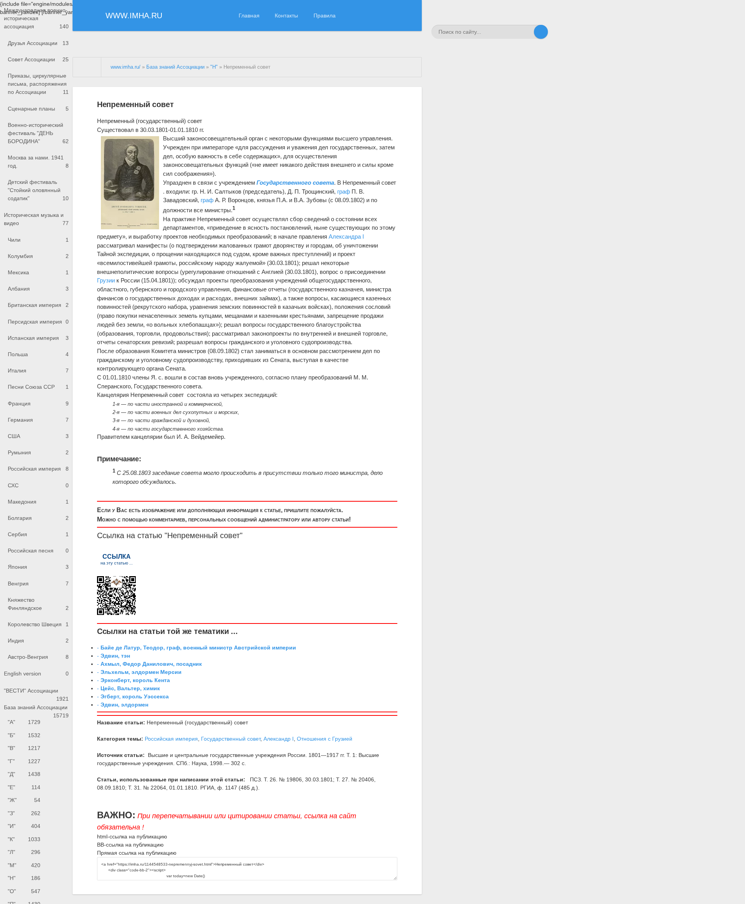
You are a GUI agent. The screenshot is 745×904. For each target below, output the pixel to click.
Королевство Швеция (38, 624)
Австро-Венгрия (38, 657)
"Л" (24, 852)
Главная (249, 15)
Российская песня (38, 550)
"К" (24, 839)
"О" (24, 891)
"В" (24, 748)
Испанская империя (38, 338)
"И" (24, 826)
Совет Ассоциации (38, 59)
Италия (38, 370)
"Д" (24, 774)
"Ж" (24, 800)
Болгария (38, 518)
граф (343, 191)
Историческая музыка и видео (36, 219)
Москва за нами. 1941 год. (38, 161)
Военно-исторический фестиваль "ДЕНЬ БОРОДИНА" (38, 133)
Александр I (278, 739)
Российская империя (38, 469)
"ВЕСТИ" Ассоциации (36, 693)
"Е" (24, 787)
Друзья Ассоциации (38, 43)
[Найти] (541, 32)
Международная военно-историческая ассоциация (36, 18)
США (38, 436)
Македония (38, 502)
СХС (38, 485)
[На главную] (87, 67)
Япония (38, 567)
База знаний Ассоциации (36, 710)
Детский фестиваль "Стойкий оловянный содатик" (38, 190)
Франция (38, 403)
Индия (38, 640)
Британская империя (38, 305)
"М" (24, 865)
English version (36, 673)
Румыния (38, 452)
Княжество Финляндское (38, 604)
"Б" (24, 735)
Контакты (286, 15)
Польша (38, 354)
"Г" (24, 761)
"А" (24, 722)
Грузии (106, 280)
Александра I (346, 236)
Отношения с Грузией (324, 739)
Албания (38, 289)
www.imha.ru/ (125, 67)
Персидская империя (38, 322)
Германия (38, 420)
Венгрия (38, 583)
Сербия (38, 534)
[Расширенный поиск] (527, 32)
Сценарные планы (38, 109)
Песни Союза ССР (38, 387)
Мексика (38, 272)
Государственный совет (230, 739)
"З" (24, 813)
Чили (38, 240)
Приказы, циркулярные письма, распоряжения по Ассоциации (38, 84)
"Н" (24, 878)
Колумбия (38, 256)
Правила (325, 15)
